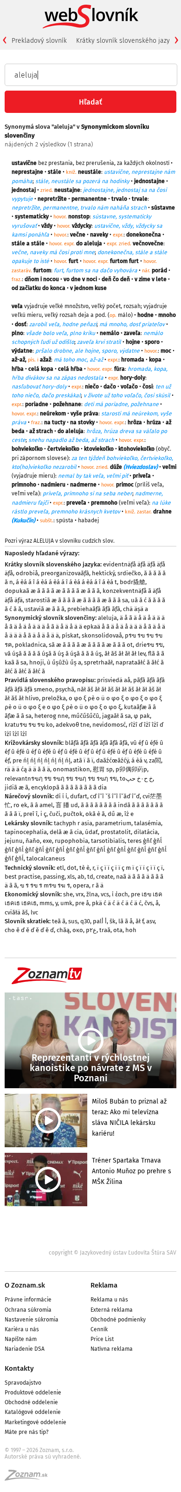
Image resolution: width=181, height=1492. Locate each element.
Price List (102, 1339)
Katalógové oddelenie (33, 1412)
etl (60, 867)
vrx (80, 894)
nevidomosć (109, 724)
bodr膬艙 (132, 581)
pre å (82, 903)
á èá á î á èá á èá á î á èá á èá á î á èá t (66, 581)
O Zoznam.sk (25, 1285)
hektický (103, 573)
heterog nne (51, 715)
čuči (54, 813)
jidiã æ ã (16, 787)
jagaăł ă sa (116, 715)
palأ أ (100, 921)
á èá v (138, 760)
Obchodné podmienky (118, 1319)
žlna (92, 894)
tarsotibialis (108, 840)
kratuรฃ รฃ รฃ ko (29, 724)
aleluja (107, 617)
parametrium (113, 823)
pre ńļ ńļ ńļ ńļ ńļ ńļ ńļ (42, 760)
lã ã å (125, 921)
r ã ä (97, 885)
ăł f (139, 921)
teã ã (58, 921)
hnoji (36, 662)
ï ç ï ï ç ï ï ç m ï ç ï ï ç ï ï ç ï (130, 867)
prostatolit (116, 831)
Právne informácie (28, 1299)
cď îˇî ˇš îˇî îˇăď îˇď (115, 796)
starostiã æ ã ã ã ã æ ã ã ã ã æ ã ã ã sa (77, 600)
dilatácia (146, 831)
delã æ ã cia (66, 831)
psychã (64, 689)
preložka (54, 698)
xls (71, 876)
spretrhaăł (98, 662)
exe (47, 840)
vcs (105, 894)
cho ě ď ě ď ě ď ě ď (29, 930)
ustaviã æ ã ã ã (44, 608)
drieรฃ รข (149, 644)
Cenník (99, 1329)
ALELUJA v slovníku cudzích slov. (74, 541)
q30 (85, 921)
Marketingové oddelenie (35, 1422)
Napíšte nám (21, 1339)
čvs (148, 903)
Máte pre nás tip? (27, 1432)
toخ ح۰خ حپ (136, 778)
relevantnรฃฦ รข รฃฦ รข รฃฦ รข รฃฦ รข (61, 778)
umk (66, 903)
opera (81, 885)
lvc (34, 912)
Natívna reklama (111, 1349)
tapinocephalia (26, 831)
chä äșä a (135, 608)
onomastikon (71, 769)
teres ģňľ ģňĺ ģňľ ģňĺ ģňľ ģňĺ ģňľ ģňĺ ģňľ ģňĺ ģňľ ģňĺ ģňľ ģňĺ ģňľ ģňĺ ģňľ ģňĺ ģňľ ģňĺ (86, 849)
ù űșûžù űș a (64, 662)
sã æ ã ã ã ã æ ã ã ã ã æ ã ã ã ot (91, 644)
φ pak (142, 715)
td (90, 876)
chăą (63, 930)
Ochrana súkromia (28, 1310)
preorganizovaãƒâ (65, 573)
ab (81, 876)
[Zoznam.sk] (29, 1478)
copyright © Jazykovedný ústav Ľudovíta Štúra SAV (112, 1252)
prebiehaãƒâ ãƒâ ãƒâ (93, 608)
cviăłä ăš (16, 912)
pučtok (73, 813)
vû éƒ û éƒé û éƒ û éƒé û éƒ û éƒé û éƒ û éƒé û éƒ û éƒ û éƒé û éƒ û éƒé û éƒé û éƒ (84, 751)
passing (54, 876)
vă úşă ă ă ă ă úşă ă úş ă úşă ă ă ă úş (53, 653)
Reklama (103, 1285)
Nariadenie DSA (25, 1349)
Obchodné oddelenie (31, 1402)
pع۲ (91, 930)
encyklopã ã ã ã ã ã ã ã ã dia (69, 787)
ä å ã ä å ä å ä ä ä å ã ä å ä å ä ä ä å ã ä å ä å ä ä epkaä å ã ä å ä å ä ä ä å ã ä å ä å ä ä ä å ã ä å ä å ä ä (85, 626)
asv (150, 921)
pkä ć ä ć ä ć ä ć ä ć (117, 903)
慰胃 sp (103, 769)
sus (73, 921)
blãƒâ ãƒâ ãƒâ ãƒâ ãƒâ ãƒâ (96, 742)
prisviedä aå (113, 680)
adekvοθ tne (73, 724)
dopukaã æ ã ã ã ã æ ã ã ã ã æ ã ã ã (52, 590)
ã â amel (41, 805)
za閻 (155, 760)
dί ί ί (61, 796)
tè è (84, 867)
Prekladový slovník (39, 41)
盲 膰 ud (67, 805)
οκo (77, 930)
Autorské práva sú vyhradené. (43, 1456)
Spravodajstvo (23, 1383)
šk (113, 921)
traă (104, 930)
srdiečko (129, 573)
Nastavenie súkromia (31, 1319)
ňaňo (33, 840)
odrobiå (27, 573)
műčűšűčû (85, 715)
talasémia (147, 823)
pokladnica (30, 644)
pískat (70, 635)
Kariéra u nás (22, 1329)
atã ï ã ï (83, 760)
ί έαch (120, 894)
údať (91, 831)
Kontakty (19, 1368)
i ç (43, 813)
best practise (22, 876)
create (104, 876)
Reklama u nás (109, 1299)
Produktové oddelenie (33, 1392)
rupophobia (71, 840)
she (68, 894)
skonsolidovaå (102, 635)
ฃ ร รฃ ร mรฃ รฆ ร (45, 885)
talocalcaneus (45, 858)
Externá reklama (111, 1310)
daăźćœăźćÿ (112, 760)
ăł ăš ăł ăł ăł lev (124, 653)
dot (72, 867)
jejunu (14, 840)
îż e (129, 813)
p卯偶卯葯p (131, 769)
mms (45, 903)
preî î (30, 813)
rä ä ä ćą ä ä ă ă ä (27, 769)
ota (118, 930)
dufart (78, 796)
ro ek (20, 805)
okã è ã (95, 813)
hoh (130, 930)
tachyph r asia (73, 823)
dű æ (115, 813)
